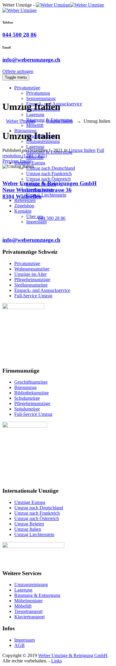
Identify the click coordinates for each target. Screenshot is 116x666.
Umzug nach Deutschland (50, 168)
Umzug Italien (82, 150)
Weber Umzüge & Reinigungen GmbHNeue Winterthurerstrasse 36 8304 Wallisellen (49, 190)
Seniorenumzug (41, 98)
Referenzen (25, 200)
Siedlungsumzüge (31, 284)
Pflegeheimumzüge (32, 279)
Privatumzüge (27, 87)
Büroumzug (25, 387)
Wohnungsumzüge (31, 268)
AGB (19, 645)
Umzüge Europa (29, 502)
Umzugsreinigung (31, 584)
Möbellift (34, 125)
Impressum (36, 221)
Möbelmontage (28, 600)
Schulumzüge (27, 398)
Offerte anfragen (17, 71)
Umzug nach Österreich (48, 178)
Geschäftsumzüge (31, 382)
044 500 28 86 (19, 35)
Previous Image (17, 161)
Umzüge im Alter (30, 274)
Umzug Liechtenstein (46, 194)
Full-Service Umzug (33, 295)
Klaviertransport (29, 616)
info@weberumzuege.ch (31, 60)
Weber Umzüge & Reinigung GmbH (72, 655)
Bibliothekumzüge (31, 392)
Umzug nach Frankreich (49, 173)
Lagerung (35, 114)
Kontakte (23, 211)
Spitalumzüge (27, 408)
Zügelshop (24, 205)
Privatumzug (38, 93)
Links (56, 660)
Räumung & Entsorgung (37, 595)
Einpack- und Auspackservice (42, 290)
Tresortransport (28, 611)
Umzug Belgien (29, 523)
